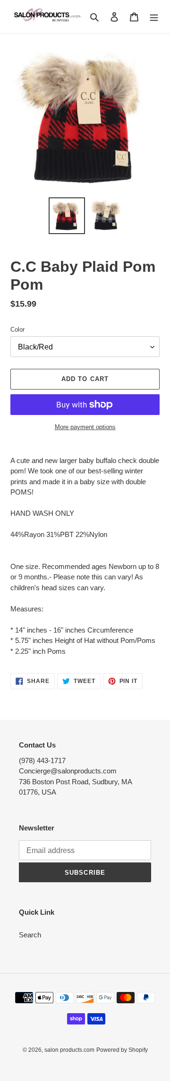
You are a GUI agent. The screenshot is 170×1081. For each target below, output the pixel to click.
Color (17, 329)
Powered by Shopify (122, 1050)
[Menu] (154, 17)
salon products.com (69, 1050)
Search (30, 935)
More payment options (85, 427)
